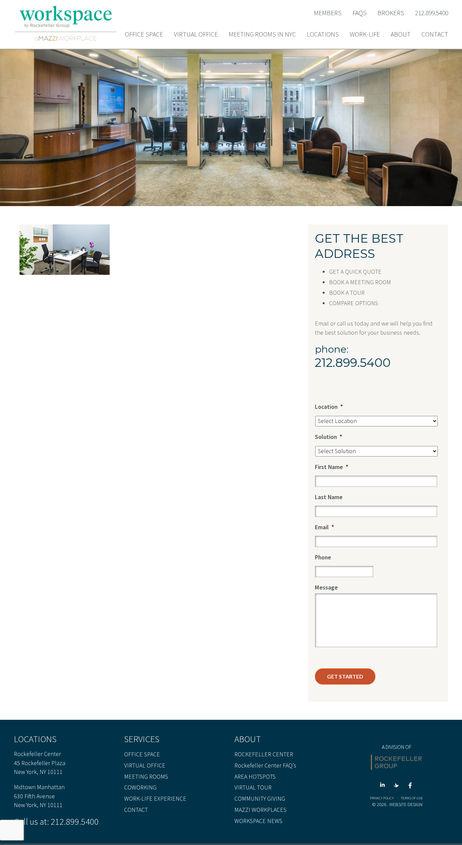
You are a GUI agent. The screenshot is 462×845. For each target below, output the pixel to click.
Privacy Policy (382, 798)
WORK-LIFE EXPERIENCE (155, 799)
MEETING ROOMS (146, 777)
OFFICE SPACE (142, 754)
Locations (323, 34)
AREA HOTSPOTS (255, 777)
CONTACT (136, 810)
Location (329, 406)
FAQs (359, 13)
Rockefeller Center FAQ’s (265, 765)
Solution (328, 437)
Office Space (144, 34)
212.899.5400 (431, 13)
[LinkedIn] (384, 786)
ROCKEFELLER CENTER (263, 754)
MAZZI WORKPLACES (260, 810)
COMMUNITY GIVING (259, 799)
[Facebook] (410, 786)
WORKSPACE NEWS (258, 821)
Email (324, 527)
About (401, 34)
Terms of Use (412, 798)
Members (328, 13)
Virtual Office (196, 34)
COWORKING (140, 787)
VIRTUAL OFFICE (144, 765)
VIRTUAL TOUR (253, 787)
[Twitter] (398, 786)
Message (326, 587)
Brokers (390, 13)
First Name (331, 467)
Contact (434, 34)
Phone (323, 557)
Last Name (329, 497)
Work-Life (365, 34)
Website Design (405, 804)
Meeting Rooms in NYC (262, 34)
